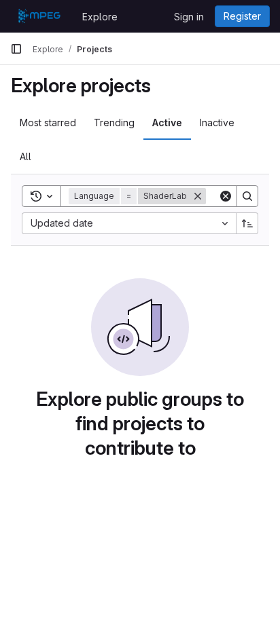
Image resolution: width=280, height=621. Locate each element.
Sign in (189, 16)
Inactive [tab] (217, 122)
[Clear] (225, 196)
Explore (100, 16)
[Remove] (198, 196)
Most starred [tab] (48, 122)
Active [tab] (167, 122)
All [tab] (25, 156)
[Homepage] (39, 16)
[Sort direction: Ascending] (247, 223)
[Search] (247, 196)
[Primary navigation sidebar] (16, 49)
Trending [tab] (114, 122)
